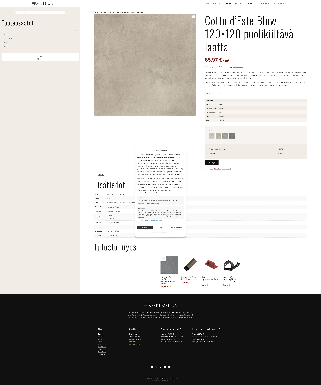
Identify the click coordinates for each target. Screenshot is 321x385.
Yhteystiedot (282, 3)
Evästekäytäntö (155, 232)
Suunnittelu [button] (227, 3)
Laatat (104, 12)
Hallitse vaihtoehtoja (176, 227)
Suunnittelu (101, 336)
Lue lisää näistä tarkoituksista (156, 220)
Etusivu (207, 3)
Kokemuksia (265, 3)
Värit (210, 131)
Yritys (273, 3)
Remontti (101, 339)
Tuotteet (228, 169)
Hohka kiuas (101, 354)
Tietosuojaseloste (157, 378)
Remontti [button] (238, 3)
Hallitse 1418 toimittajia (144, 220)
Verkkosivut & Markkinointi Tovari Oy (160, 380)
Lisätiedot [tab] (100, 175)
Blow (114, 12)
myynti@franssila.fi (236, 67)
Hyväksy (144, 227)
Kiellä (161, 227)
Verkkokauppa (216, 3)
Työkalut (6, 47)
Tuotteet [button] (248, 3)
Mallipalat (6, 35)
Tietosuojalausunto (164, 232)
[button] (193, 16)
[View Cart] (288, 3)
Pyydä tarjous (211, 163)
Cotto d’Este (217, 169)
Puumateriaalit (8, 39)
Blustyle (109, 12)
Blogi (256, 3)
